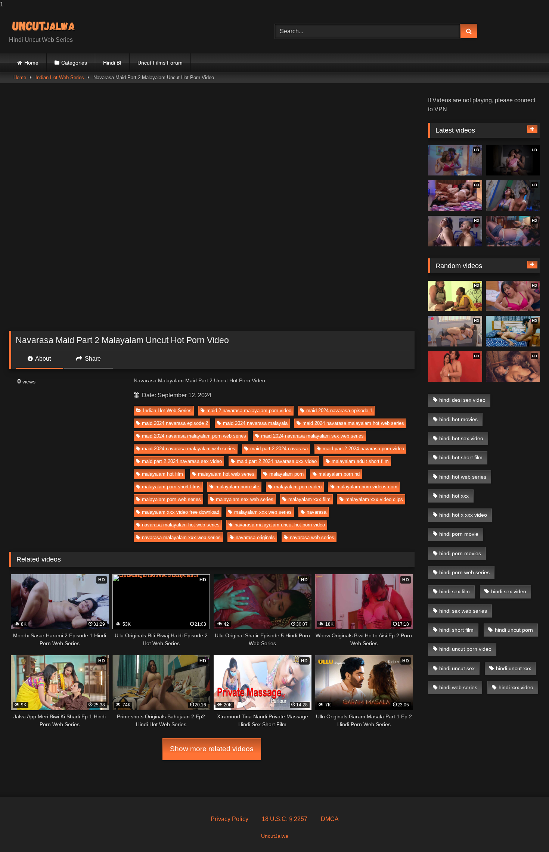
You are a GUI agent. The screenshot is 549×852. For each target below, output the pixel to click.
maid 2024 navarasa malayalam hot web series (353, 423)
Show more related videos (212, 749)
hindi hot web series (462, 477)
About (42, 358)
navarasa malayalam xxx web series (181, 537)
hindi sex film (454, 591)
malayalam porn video (298, 486)
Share (92, 358)
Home (31, 63)
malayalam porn (286, 474)
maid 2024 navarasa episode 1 (339, 410)
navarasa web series (312, 537)
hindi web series (458, 687)
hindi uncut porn (514, 630)
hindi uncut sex (457, 668)
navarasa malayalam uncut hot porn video (280, 525)
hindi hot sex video (461, 438)
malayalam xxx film (309, 499)
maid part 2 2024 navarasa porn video (363, 448)
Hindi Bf (112, 63)
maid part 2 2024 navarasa (279, 448)
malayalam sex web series (244, 499)
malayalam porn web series (171, 499)
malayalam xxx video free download (180, 512)
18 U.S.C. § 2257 (284, 819)
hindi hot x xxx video (463, 515)
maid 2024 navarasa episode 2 (175, 423)
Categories (74, 63)
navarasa (316, 512)
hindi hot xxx (454, 496)
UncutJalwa (274, 836)
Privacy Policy (229, 819)
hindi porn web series (464, 572)
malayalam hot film (162, 474)
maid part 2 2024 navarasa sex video (182, 461)
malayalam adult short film (360, 461)
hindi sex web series (463, 611)
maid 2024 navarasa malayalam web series (188, 448)
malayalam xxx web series (263, 512)
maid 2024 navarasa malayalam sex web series (312, 436)
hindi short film (456, 630)
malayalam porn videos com (366, 486)
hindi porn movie (458, 534)
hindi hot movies (458, 419)
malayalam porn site (237, 486)
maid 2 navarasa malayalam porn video (249, 410)
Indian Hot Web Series (59, 77)
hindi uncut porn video (465, 649)
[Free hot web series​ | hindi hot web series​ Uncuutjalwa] (46, 25)
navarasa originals (255, 537)
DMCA (330, 819)
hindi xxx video (516, 687)
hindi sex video (508, 591)
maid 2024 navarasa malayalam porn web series (194, 436)
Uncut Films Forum (160, 63)
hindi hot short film (461, 457)
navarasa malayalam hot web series (181, 525)
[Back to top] (526, 831)
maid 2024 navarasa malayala (255, 423)
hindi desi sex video (462, 400)
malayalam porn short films (171, 486)
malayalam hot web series (226, 474)
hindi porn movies (460, 553)
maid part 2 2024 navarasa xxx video (277, 461)
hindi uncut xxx (513, 668)
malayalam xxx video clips (374, 499)
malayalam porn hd (339, 474)
